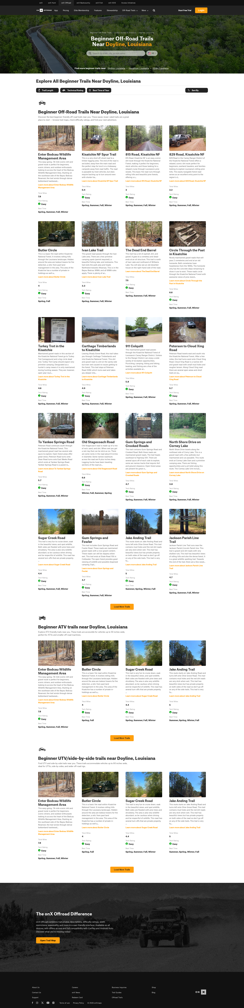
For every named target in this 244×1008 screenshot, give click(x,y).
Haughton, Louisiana (139, 68)
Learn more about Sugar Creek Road (56, 553)
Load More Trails (122, 607)
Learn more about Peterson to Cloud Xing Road (187, 361)
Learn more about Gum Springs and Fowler (100, 553)
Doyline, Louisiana (116, 68)
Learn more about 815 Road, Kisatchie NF (144, 169)
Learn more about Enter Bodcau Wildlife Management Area (56, 169)
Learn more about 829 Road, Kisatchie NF (187, 169)
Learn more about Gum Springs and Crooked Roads (144, 457)
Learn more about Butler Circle (56, 265)
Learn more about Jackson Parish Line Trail (187, 553)
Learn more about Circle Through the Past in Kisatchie (187, 265)
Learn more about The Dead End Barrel (144, 265)
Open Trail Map (48, 940)
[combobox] (118, 53)
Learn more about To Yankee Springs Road (56, 457)
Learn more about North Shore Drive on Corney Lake (187, 457)
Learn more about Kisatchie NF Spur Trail (100, 169)
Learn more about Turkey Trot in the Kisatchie (56, 361)
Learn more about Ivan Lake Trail (100, 265)
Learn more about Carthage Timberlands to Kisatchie (100, 361)
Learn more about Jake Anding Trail (144, 553)
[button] (47, 90)
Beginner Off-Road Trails (100, 32)
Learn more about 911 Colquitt (144, 361)
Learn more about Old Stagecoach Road (100, 457)
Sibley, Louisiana (160, 68)
